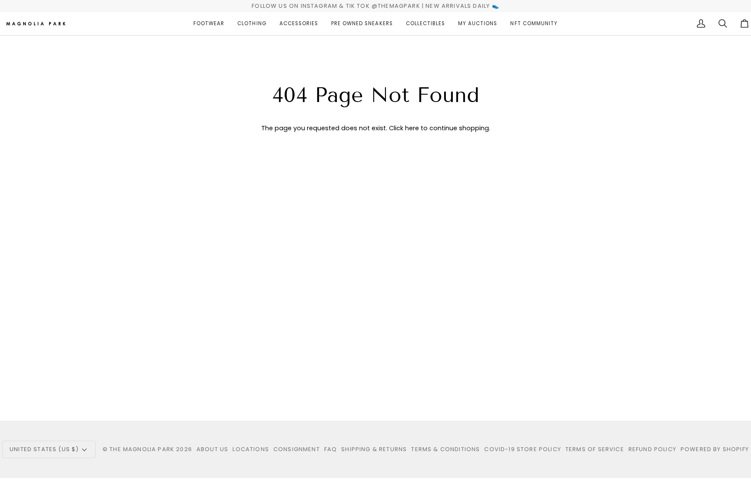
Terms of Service (594, 449)
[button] (209, 24)
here (412, 128)
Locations (251, 449)
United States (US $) (44, 449)
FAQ (330, 449)
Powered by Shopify (715, 449)
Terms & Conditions (445, 449)
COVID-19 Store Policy (522, 449)
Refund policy (652, 449)
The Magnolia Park (142, 449)
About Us (212, 449)
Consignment (296, 449)
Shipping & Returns (374, 449)
